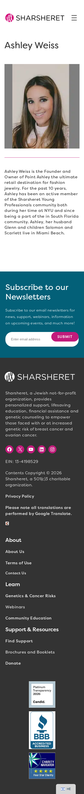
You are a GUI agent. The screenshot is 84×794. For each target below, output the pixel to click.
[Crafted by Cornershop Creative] (8, 523)
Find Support (19, 641)
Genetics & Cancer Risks (30, 595)
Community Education (28, 618)
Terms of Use (18, 563)
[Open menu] (74, 17)
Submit (65, 337)
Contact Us (15, 573)
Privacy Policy (19, 496)
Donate (13, 663)
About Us (14, 551)
